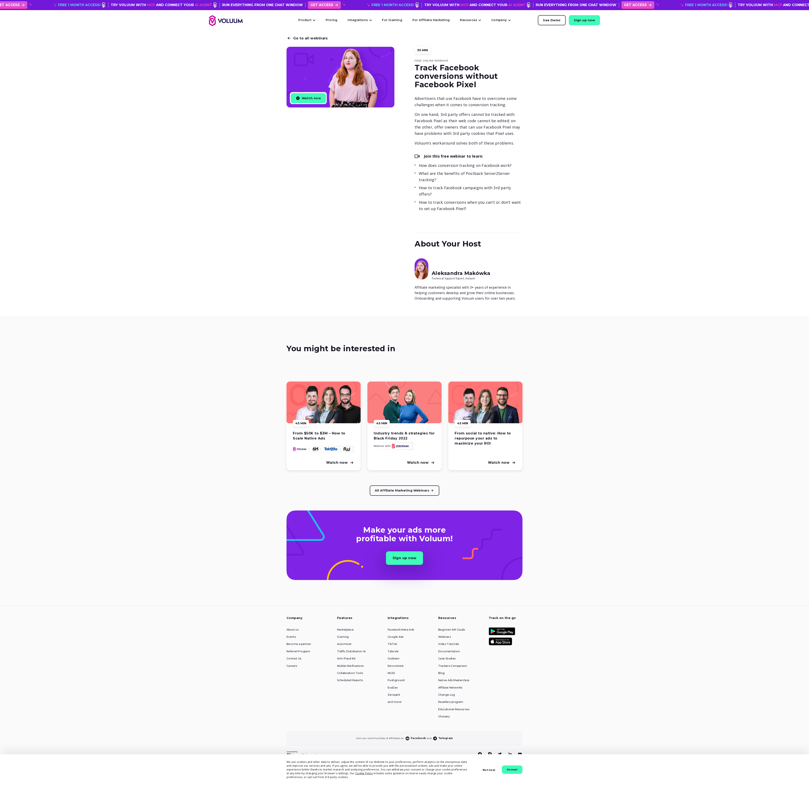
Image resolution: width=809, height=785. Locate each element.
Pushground (396, 680)
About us (293, 629)
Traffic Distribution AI (351, 651)
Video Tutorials (448, 644)
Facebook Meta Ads (401, 629)
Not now (489, 770)
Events (291, 636)
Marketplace (345, 629)
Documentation (449, 651)
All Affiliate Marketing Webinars (402, 490)
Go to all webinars (310, 38)
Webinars (444, 636)
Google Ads (396, 636)
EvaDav (393, 687)
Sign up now (584, 20)
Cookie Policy (364, 773)
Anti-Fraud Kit (346, 658)
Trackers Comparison (452, 665)
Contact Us (294, 658)
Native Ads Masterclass (453, 680)
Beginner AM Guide (451, 629)
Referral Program (298, 651)
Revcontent (396, 665)
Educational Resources (453, 709)
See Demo (552, 20)
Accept (512, 769)
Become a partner (299, 644)
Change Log (446, 694)
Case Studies (447, 658)
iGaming (343, 636)
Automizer (344, 644)
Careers (292, 665)
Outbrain (393, 658)
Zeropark (394, 694)
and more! (395, 702)
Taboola (393, 651)
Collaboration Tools (350, 673)
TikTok (392, 644)
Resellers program (450, 702)
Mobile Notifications (350, 665)
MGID (391, 673)
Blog (441, 673)
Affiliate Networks (450, 687)
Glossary (444, 716)
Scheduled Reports (350, 680)
